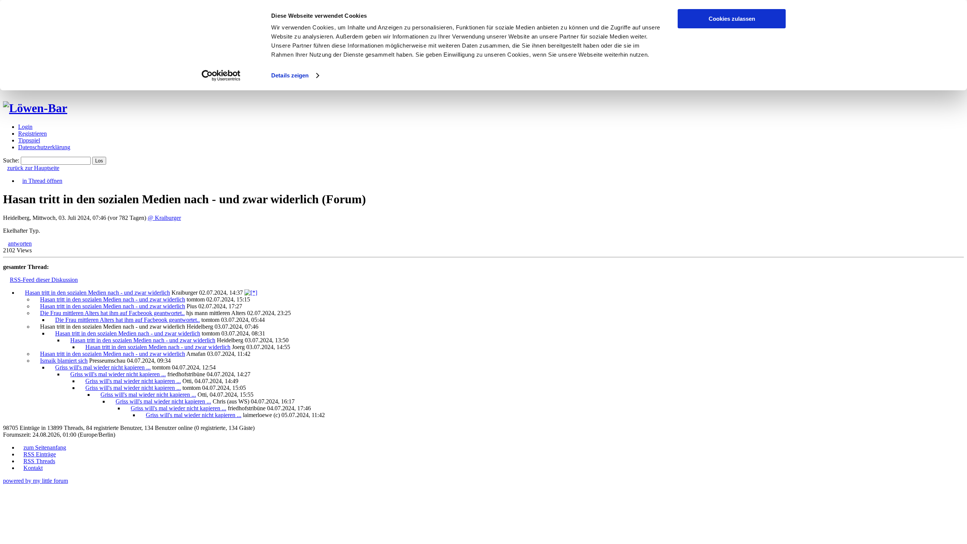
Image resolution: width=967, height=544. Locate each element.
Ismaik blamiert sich (64, 360)
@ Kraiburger (164, 218)
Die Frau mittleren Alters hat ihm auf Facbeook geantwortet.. (112, 313)
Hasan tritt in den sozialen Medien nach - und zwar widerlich (97, 292)
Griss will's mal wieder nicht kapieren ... (103, 367)
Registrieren (32, 133)
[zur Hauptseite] (35, 108)
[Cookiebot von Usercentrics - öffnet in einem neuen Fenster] (221, 75)
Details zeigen (290, 75)
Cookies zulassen (732, 18)
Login (25, 127)
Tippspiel (29, 140)
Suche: (11, 160)
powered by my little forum (35, 481)
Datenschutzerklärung (44, 147)
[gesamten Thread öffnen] (250, 292)
